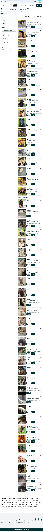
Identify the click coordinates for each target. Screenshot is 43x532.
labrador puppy (35, 499)
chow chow (35, 501)
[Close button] (18, 1)
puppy (37, 497)
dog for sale (8, 505)
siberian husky (11, 503)
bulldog (27, 501)
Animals (5, 11)
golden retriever (7, 499)
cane (6, 503)
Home (2, 11)
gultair (24, 499)
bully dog (27, 503)
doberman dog (14, 505)
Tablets (34, 9)
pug (30, 501)
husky (10, 497)
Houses (24, 9)
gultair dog (22, 501)
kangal (40, 501)
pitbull (28, 497)
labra (16, 503)
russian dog (14, 499)
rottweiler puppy (21, 503)
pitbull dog (9, 501)
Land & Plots (38, 9)
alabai (2, 503)
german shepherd (4, 497)
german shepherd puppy (21, 497)
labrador (14, 497)
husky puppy (29, 499)
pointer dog (30, 505)
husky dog (24, 505)
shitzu (13, 501)
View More (21, 508)
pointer (3, 505)
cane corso (3, 501)
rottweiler (32, 497)
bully (2, 499)
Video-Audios (28, 9)
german (17, 501)
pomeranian (36, 503)
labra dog (35, 505)
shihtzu (32, 503)
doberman (19, 499)
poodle (19, 505)
